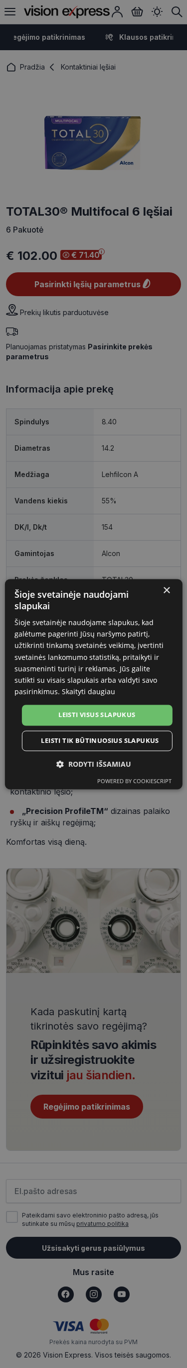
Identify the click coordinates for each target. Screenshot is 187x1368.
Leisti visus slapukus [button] (96, 714)
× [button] (166, 590)
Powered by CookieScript (134, 781)
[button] (93, 764)
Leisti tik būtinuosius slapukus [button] (100, 740)
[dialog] (93, 684)
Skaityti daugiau (88, 691)
